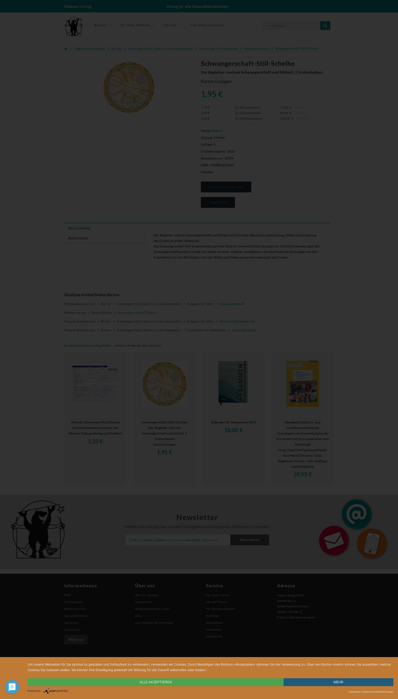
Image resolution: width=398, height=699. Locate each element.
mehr (338, 682)
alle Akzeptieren (156, 682)
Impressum (355, 691)
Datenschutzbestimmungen (378, 691)
